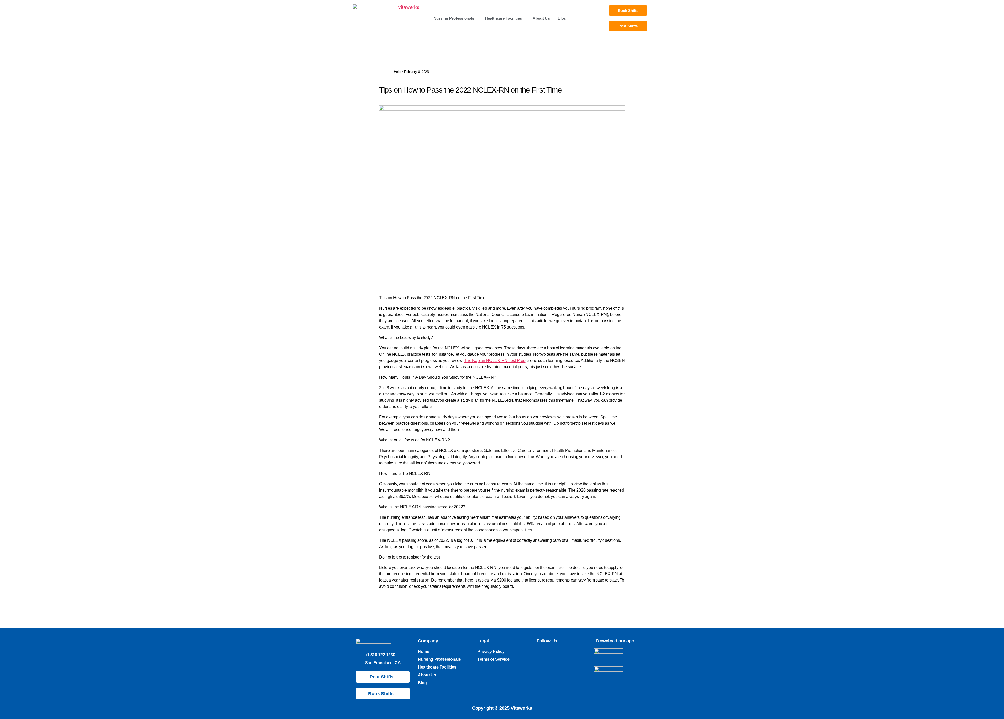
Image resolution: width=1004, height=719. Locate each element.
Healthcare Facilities (503, 18)
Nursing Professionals (453, 18)
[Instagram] (547, 652)
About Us (541, 18)
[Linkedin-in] (556, 652)
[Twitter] (538, 652)
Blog (562, 18)
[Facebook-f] (565, 652)
